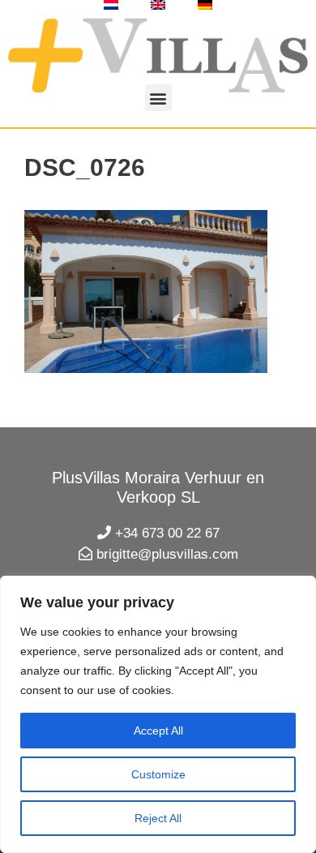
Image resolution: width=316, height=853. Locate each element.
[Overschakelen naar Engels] (158, 5)
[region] (158, 714)
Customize (158, 774)
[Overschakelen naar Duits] (204, 5)
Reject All (158, 818)
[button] (158, 97)
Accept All (158, 730)
